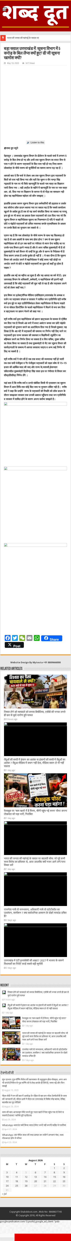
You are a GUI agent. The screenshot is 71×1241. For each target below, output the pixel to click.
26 (26, 1185)
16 (64, 1177)
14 (45, 1177)
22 (54, 1181)
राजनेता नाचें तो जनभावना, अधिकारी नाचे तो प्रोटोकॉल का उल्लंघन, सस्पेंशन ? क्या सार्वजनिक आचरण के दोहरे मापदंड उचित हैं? (35, 913)
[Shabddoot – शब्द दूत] (35, 15)
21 (45, 1181)
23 (64, 1181)
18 (16, 1181)
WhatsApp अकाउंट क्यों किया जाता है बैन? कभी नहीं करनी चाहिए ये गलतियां (34, 1125)
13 (35, 1177)
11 (16, 1177)
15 (54, 1177)
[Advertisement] (35, 103)
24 (7, 1185)
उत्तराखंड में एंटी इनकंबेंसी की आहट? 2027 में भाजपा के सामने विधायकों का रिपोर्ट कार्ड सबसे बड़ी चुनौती (34, 962)
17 (7, 1181)
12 (26, 1177)
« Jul (4, 1193)
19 (26, 1181)
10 (7, 1177)
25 (16, 1185)
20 (35, 1181)
